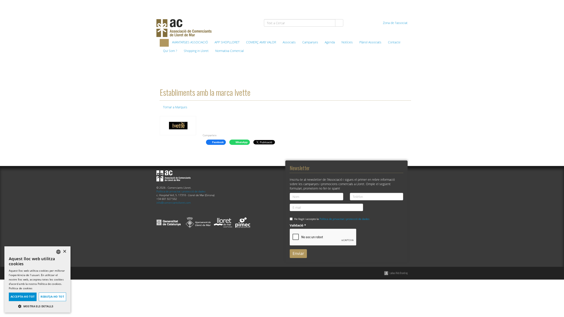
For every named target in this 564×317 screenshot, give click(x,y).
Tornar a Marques (174, 107)
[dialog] (37, 279)
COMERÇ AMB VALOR (261, 42)
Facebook (218, 142)
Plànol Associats (370, 42)
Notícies (347, 42)
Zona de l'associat (395, 23)
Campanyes (310, 42)
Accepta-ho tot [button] (23, 297)
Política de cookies (21, 288)
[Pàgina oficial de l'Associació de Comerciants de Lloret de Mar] (164, 43)
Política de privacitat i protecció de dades (181, 191)
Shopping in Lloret (196, 51)
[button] (37, 306)
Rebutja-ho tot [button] (52, 297)
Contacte (394, 42)
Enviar (298, 253)
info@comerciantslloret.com (173, 202)
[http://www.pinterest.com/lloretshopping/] (380, 7)
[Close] (208, 122)
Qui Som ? (170, 51)
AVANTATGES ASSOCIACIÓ (190, 42)
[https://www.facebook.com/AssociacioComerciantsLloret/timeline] (357, 7)
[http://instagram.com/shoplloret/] (402, 7)
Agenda (330, 42)
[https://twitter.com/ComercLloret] (368, 7)
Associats (289, 42)
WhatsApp (241, 142)
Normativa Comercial (229, 51)
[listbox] (58, 252)
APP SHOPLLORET (227, 42)
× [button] (64, 251)
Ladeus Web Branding (399, 273)
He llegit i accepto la (331, 219)
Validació (298, 225)
